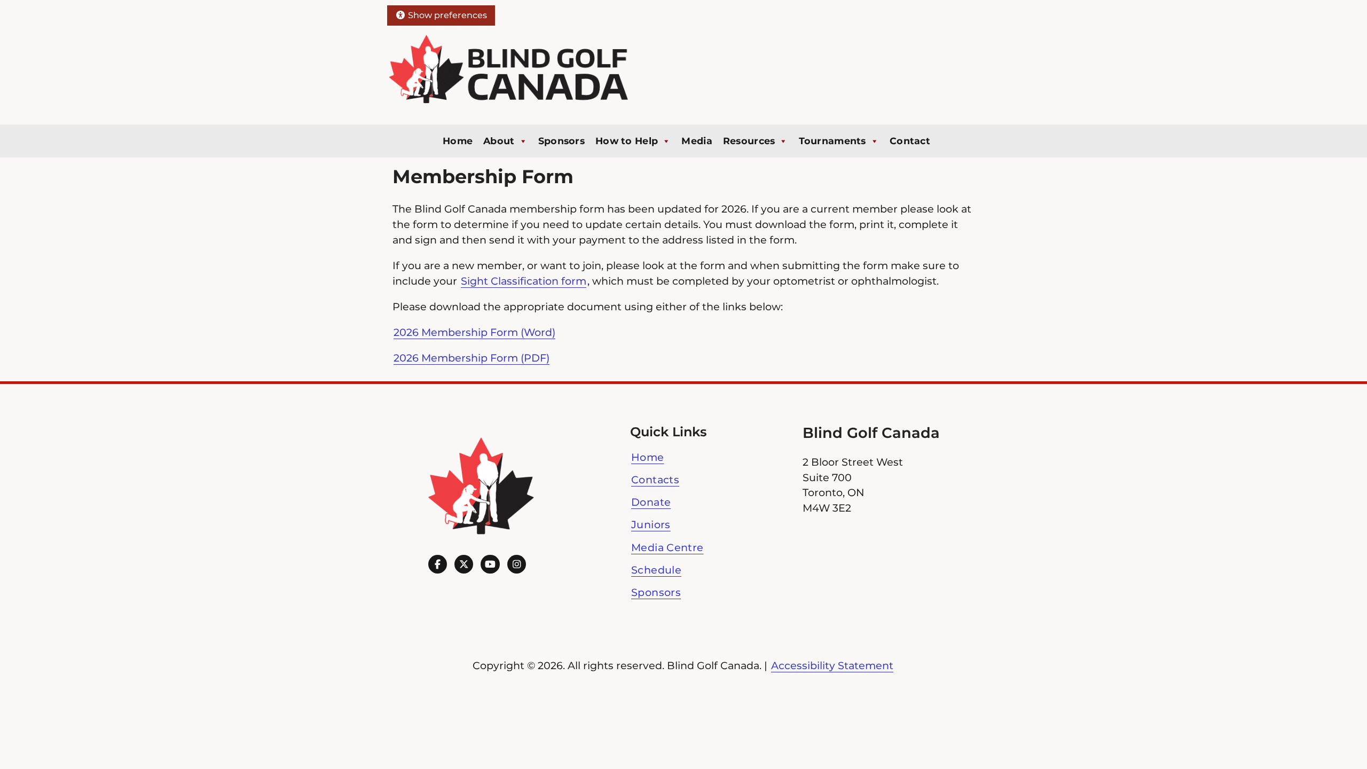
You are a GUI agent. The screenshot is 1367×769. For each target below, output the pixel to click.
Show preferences (446, 15)
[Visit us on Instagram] (516, 564)
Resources (749, 140)
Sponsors (561, 140)
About (498, 140)
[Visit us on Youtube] (490, 564)
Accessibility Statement (832, 665)
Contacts (655, 479)
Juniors (651, 524)
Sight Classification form (523, 280)
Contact (910, 140)
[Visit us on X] (463, 564)
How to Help (626, 140)
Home (458, 140)
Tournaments (832, 140)
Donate (651, 502)
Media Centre (667, 547)
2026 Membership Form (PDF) (471, 357)
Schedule (656, 569)
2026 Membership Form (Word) (474, 332)
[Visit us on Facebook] (437, 564)
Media (696, 140)
